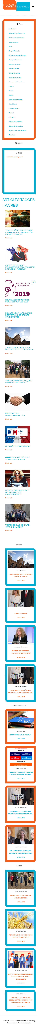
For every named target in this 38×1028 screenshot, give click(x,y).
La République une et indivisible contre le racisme (20, 576)
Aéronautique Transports (17, 33)
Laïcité (11, 91)
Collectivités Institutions (16, 37)
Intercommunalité (14, 73)
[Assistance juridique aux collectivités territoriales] (17, 336)
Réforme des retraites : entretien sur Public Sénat (21, 652)
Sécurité (11, 117)
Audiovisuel (12, 29)
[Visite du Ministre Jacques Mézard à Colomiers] (17, 368)
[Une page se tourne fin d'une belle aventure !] (21, 880)
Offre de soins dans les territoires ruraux (17, 458)
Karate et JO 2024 (21, 614)
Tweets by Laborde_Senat (14, 157)
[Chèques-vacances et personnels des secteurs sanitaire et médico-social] (21, 959)
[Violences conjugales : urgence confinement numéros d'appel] (21, 757)
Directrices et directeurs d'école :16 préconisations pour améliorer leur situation (20, 1000)
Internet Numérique (15, 77)
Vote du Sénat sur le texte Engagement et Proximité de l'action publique (19, 232)
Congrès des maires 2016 (17, 446)
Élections (12, 135)
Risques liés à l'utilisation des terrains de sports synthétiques (18, 315)
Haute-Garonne (14, 68)
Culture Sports (13, 42)
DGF (10, 46)
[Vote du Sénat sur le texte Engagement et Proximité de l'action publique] (17, 218)
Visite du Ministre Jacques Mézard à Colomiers (18, 382)
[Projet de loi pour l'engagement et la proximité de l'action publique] (17, 253)
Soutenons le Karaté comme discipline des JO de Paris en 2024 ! (20, 691)
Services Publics (14, 108)
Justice (11, 86)
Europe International (15, 60)
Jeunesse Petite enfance (16, 82)
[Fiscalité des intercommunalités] (17, 401)
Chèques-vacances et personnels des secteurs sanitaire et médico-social (20, 977)
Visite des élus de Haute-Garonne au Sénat (17, 526)
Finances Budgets (14, 64)
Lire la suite (8, 238)
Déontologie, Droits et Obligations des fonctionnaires (17, 492)
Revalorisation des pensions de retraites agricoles (20, 936)
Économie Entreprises (16, 126)
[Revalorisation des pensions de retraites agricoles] (21, 920)
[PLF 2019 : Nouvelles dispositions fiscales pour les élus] (17, 288)
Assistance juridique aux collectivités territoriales (19, 349)
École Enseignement (15, 121)
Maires (11, 95)
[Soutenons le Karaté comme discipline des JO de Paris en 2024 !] (21, 675)
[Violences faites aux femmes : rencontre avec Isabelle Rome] (21, 836)
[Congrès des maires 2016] (17, 434)
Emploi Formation (14, 51)
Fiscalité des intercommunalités (15, 414)
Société (11, 113)
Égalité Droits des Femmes (17, 130)
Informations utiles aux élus (20, 735)
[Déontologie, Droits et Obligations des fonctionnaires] (17, 478)
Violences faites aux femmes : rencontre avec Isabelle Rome (20, 852)
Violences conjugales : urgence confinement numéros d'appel (21, 773)
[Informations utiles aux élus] (21, 720)
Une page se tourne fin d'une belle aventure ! (20, 897)
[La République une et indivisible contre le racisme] (21, 559)
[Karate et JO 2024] (21, 598)
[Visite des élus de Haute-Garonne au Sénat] (17, 513)
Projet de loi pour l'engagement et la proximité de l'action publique (19, 267)
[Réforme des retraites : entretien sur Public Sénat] (21, 635)
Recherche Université (16, 99)
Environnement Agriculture (17, 55)
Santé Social (13, 104)
